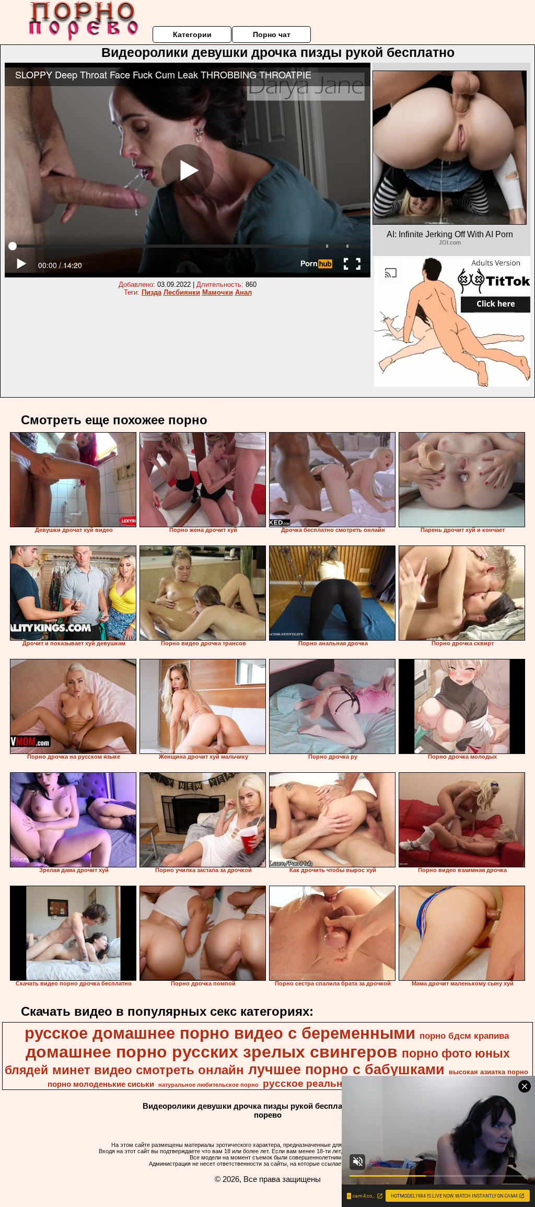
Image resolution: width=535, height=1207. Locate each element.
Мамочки (217, 292)
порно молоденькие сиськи (101, 1084)
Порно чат (271, 34)
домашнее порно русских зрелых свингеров (212, 1051)
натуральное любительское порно (208, 1085)
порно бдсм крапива (464, 1035)
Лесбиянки (182, 292)
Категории (192, 34)
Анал (243, 292)
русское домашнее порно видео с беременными (220, 1033)
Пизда (151, 292)
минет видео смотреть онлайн (148, 1070)
